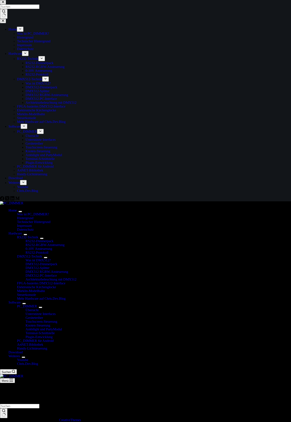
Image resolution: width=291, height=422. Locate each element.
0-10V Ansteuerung (39, 249)
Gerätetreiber (34, 318)
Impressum (24, 226)
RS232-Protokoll (37, 252)
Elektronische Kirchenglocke (36, 287)
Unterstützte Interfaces (41, 314)
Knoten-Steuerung (38, 325)
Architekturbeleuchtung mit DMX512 (51, 279)
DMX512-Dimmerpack (41, 264)
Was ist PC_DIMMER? (33, 214)
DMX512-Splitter (37, 268)
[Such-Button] (3, 413)
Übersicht (32, 310)
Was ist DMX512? (38, 260)
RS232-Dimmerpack (39, 241)
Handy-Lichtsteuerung (32, 348)
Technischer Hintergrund (33, 222)
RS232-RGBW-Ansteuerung (45, 245)
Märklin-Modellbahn (31, 291)
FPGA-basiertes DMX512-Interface (41, 283)
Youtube (22, 360)
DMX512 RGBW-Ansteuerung (47, 272)
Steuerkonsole (26, 295)
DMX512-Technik (29, 256)
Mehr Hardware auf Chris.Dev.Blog (41, 298)
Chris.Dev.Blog (27, 364)
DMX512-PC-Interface (41, 275)
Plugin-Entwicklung (39, 337)
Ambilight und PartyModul (44, 329)
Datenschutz (25, 229)
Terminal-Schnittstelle (40, 333)
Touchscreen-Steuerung (41, 321)
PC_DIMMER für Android (35, 341)
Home (13, 210)
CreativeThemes (70, 420)
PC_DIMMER (27, 306)
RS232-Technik (27, 237)
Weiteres (14, 356)
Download (16, 352)
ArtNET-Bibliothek (30, 344)
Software (15, 302)
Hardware (15, 233)
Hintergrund (25, 218)
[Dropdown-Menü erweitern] (20, 211)
